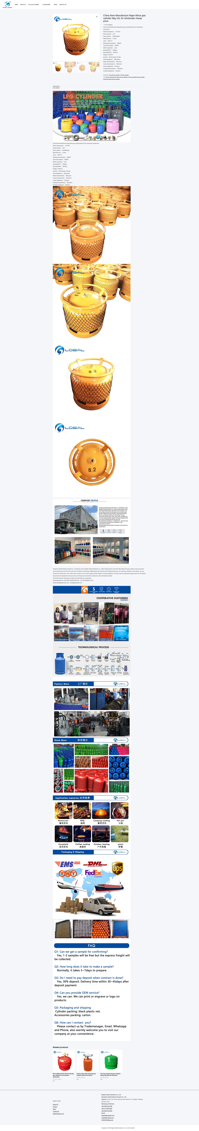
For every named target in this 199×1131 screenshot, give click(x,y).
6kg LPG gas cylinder (114, 75)
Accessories (46, 4)
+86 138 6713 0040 (106, 1111)
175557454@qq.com (107, 1120)
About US (23, 4)
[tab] (56, 88)
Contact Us (62, 4)
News (55, 4)
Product (55, 1107)
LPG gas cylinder (33, 4)
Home (16, 4)
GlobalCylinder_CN (58, 1113)
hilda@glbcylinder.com (107, 1115)
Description (56, 88)
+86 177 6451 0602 (106, 1108)
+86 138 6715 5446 (106, 1106)
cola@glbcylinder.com (107, 1117)
